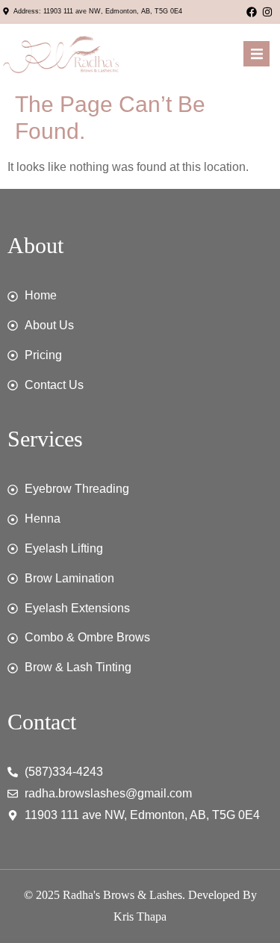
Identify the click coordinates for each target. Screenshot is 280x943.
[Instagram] (267, 12)
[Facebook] (252, 12)
